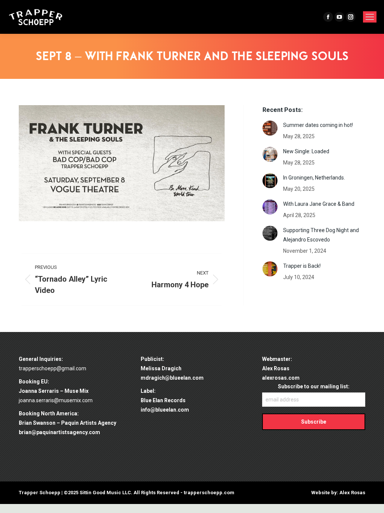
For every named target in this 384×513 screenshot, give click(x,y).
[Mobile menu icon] (369, 17)
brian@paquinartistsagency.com (59, 432)
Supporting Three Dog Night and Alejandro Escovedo (321, 235)
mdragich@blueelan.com (172, 378)
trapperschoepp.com (209, 492)
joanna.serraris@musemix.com (56, 400)
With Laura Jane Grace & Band (318, 204)
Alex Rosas (352, 492)
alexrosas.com (281, 378)
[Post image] (270, 128)
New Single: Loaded (306, 151)
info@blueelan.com (165, 410)
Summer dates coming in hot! (318, 125)
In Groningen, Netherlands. (314, 178)
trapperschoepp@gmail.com (52, 368)
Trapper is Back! (302, 266)
